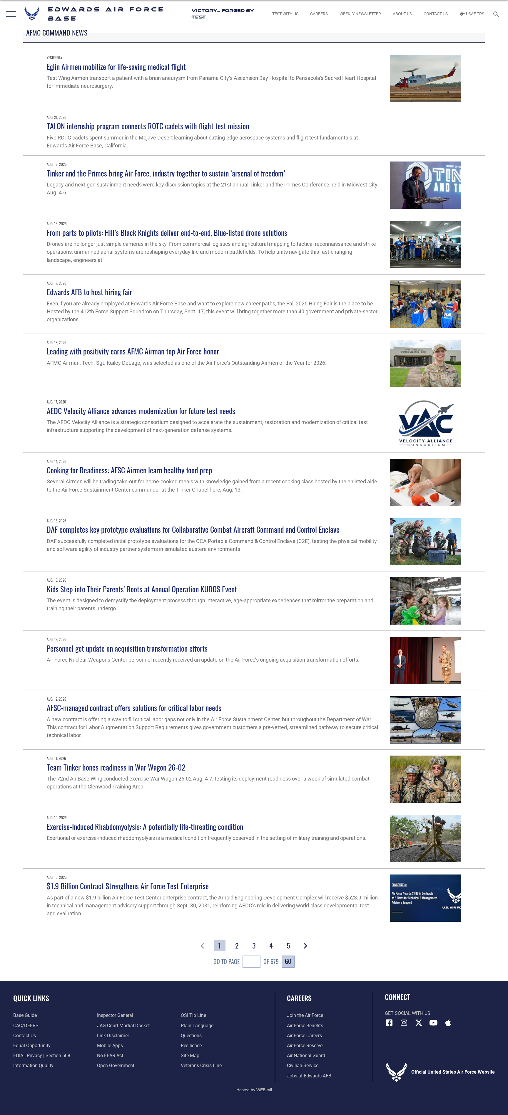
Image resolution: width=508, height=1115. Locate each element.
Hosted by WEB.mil (254, 1089)
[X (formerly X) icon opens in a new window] (418, 1022)
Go (288, 961)
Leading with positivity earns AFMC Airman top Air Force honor (133, 351)
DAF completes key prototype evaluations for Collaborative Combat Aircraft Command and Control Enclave (193, 529)
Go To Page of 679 (245, 961)
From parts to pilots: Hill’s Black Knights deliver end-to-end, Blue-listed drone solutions (167, 232)
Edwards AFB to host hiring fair (89, 291)
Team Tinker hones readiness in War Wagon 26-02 (116, 767)
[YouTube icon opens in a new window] (433, 1022)
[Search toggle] (497, 14)
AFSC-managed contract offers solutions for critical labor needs (134, 707)
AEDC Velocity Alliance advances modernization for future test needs (141, 410)
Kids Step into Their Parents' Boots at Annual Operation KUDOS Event (142, 589)
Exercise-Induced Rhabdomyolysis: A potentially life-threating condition (145, 826)
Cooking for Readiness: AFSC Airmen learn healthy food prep (129, 470)
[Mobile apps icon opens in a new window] (448, 1022)
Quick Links (31, 998)
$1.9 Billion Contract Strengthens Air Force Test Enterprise (128, 886)
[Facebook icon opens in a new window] (389, 1022)
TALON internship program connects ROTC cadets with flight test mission (148, 126)
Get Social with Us (407, 1013)
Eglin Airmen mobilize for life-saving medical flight (116, 66)
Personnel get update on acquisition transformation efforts (127, 648)
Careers (299, 998)
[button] (9, 14)
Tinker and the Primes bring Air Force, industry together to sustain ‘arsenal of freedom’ (166, 173)
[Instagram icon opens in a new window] (404, 1022)
